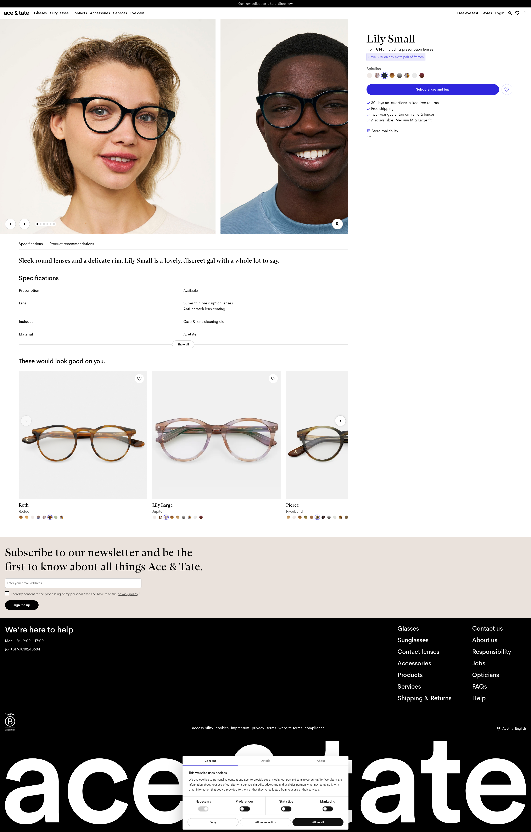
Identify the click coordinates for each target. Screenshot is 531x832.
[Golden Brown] (311, 517)
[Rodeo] (50, 517)
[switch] (245, 808)
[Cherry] (201, 517)
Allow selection (265, 822)
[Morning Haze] (183, 517)
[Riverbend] (317, 517)
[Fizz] (32, 517)
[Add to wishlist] (139, 378)
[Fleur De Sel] (195, 517)
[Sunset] (178, 517)
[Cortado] (340, 517)
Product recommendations (71, 244)
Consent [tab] (210, 761)
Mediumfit (404, 120)
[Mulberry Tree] (323, 517)
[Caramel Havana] (27, 517)
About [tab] (321, 761)
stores (223, 3)
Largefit (425, 120)
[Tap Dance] (62, 517)
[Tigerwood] (21, 517)
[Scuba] (38, 517)
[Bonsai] (56, 517)
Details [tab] (265, 761)
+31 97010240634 (25, 649)
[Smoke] (335, 517)
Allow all (318, 822)
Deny (213, 822)
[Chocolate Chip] (160, 517)
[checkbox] (7, 593)
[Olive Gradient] (306, 517)
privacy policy (128, 594)
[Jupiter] (44, 517)
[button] (518, 13)
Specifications (31, 244)
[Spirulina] (384, 75)
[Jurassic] (346, 517)
